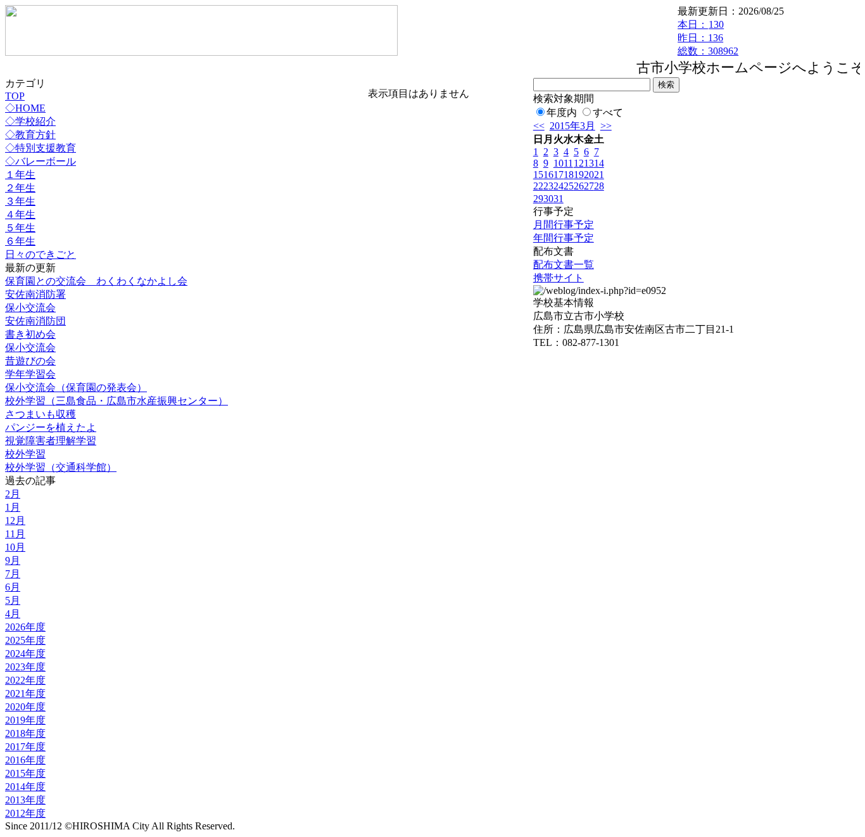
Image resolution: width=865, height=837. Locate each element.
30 (548, 198)
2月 (12, 494)
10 (558, 163)
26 (579, 186)
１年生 (20, 174)
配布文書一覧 (563, 264)
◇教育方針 (30, 134)
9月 (12, 560)
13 (589, 163)
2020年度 (25, 706)
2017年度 (25, 746)
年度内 (561, 112)
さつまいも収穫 (40, 414)
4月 (12, 613)
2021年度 (25, 693)
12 (579, 163)
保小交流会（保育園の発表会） (76, 387)
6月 (12, 587)
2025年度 (25, 640)
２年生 (20, 187)
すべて (608, 112)
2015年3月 (572, 125)
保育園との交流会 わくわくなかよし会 (96, 281)
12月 (15, 520)
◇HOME (25, 108)
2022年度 (25, 680)
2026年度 (25, 627)
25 (569, 186)
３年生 (20, 201)
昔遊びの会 (30, 360)
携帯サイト (558, 277)
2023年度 (25, 666)
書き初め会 (30, 334)
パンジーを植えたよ (50, 427)
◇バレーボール (40, 161)
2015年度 (25, 773)
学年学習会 (30, 374)
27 (589, 186)
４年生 (20, 214)
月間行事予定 (563, 224)
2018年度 (25, 733)
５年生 (20, 227)
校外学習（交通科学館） (61, 467)
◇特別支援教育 (40, 148)
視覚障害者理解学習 (50, 440)
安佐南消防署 (35, 294)
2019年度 (25, 720)
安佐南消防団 (35, 321)
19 (579, 174)
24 (558, 186)
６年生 (20, 241)
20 (589, 174)
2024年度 (25, 653)
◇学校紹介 (30, 121)
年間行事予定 (563, 238)
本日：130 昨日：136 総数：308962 (708, 37)
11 (568, 163)
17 (558, 174)
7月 (12, 573)
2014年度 (25, 786)
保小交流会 (30, 307)
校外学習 (25, 454)
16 (548, 174)
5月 (12, 600)
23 (548, 186)
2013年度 (25, 800)
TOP (15, 96)
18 (569, 174)
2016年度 (25, 760)
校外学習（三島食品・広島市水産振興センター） (116, 400)
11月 (15, 533)
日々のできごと (40, 254)
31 (558, 198)
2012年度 (25, 813)
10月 (15, 547)
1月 (12, 507)
